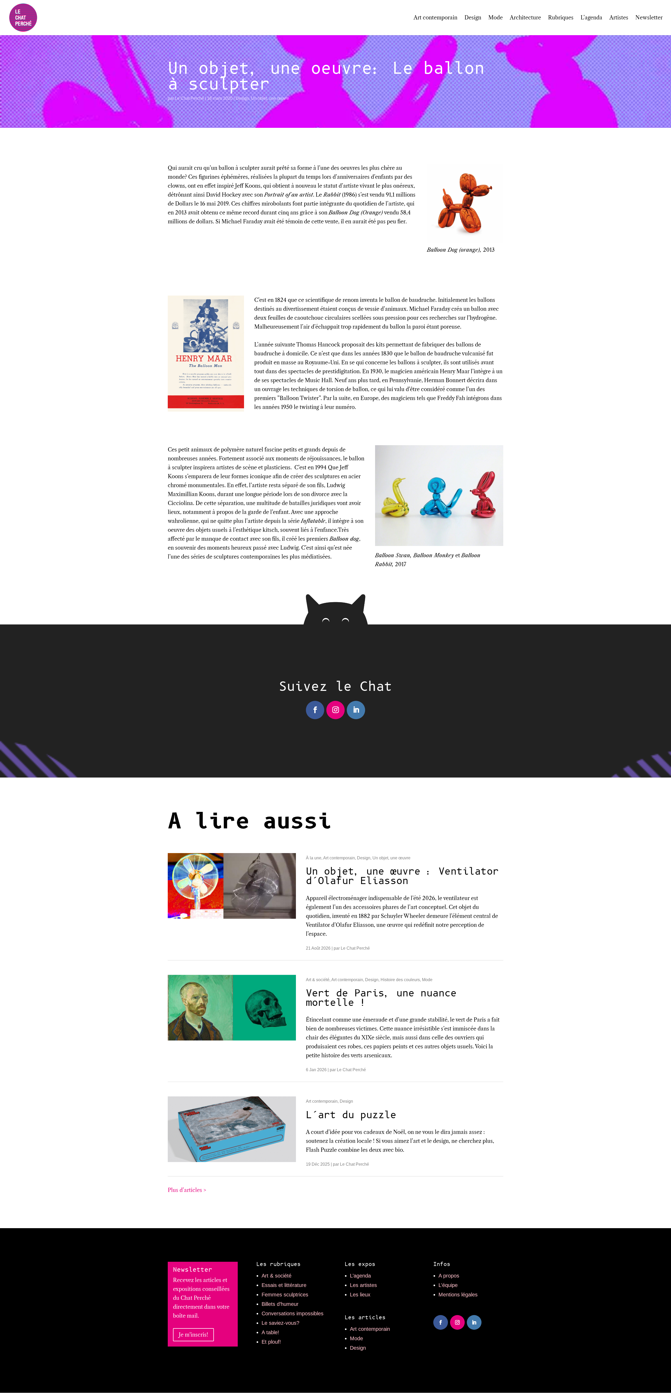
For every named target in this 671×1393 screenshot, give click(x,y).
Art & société (317, 979)
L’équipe (448, 1285)
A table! (270, 1332)
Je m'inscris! (193, 1335)
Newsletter (649, 18)
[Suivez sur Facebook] (315, 710)
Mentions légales (458, 1294)
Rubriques (560, 18)
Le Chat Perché (189, 98)
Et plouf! (271, 1342)
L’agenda (591, 18)
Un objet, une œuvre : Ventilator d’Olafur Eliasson (402, 876)
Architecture (525, 18)
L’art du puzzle (351, 1115)
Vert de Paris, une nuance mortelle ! (381, 998)
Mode (495, 18)
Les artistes (363, 1285)
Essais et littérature (284, 1285)
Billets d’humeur (280, 1304)
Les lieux (360, 1294)
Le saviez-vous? (280, 1323)
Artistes (618, 18)
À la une (313, 858)
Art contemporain (435, 18)
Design (472, 18)
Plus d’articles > (187, 1190)
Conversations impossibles (292, 1313)
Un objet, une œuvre (270, 98)
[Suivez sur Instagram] (335, 710)
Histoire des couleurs (400, 979)
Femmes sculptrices (285, 1294)
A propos (449, 1276)
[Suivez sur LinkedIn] (356, 710)
